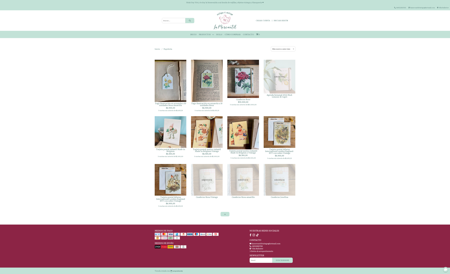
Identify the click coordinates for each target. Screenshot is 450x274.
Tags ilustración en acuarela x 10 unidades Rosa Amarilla (170, 104)
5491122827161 (257, 246)
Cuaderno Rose (243, 99)
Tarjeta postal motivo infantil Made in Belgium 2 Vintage (243, 152)
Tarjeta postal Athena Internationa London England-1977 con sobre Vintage (279, 151)
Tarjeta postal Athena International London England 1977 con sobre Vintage (170, 199)
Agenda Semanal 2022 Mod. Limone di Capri (279, 96)
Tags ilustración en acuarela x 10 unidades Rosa (206, 104)
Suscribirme (282, 260)
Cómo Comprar (233, 34)
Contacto (248, 34)
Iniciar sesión (281, 20)
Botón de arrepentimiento (262, 251)
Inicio (193, 34)
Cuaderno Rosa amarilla (243, 197)
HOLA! (219, 34)
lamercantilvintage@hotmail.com (265, 243)
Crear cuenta (263, 20)
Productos (205, 34)
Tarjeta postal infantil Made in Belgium (170, 150)
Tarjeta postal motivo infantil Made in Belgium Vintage (207, 150)
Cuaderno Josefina (279, 197)
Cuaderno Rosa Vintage (207, 197)
